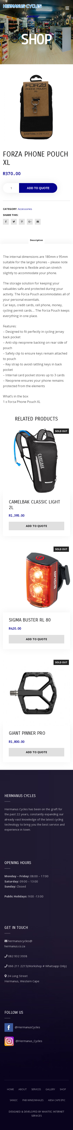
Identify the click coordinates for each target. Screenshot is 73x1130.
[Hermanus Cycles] (22, 10)
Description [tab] (36, 240)
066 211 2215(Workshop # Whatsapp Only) (37, 966)
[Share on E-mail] (38, 222)
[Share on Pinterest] (22, 222)
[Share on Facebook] (6, 222)
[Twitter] (14, 222)
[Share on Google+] (30, 222)
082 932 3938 (17, 956)
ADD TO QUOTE (38, 188)
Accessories (25, 209)
